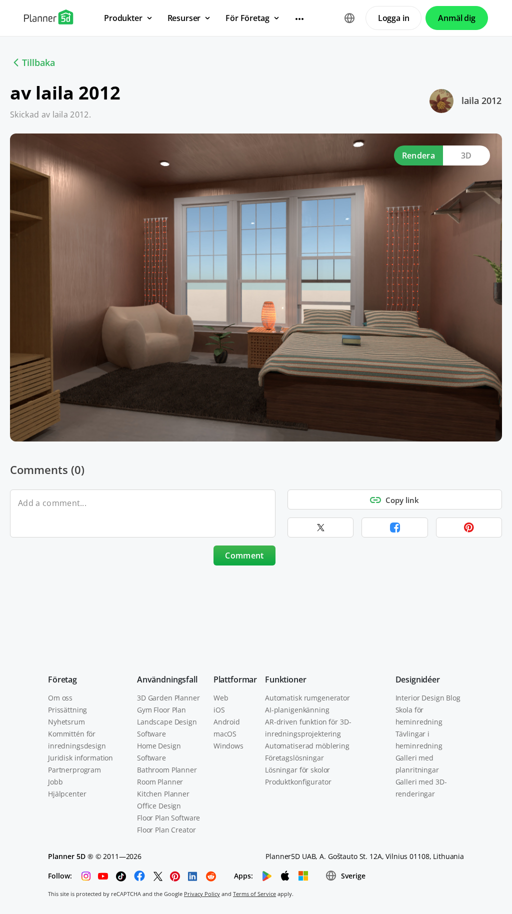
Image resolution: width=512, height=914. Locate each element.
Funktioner (285, 679)
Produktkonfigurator (298, 781)
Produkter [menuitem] (123, 18)
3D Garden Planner (168, 697)
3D (466, 155)
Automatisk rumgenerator (307, 697)
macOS (225, 733)
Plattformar (235, 679)
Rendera (418, 155)
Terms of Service (254, 894)
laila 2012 (482, 100)
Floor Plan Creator (166, 829)
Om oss (60, 697)
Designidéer (418, 679)
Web (221, 697)
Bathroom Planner (167, 769)
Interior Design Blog (428, 697)
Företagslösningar (294, 757)
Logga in (394, 18)
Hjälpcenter (67, 793)
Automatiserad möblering (307, 745)
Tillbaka (38, 62)
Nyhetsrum (66, 721)
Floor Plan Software (168, 817)
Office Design (159, 805)
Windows (229, 745)
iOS (219, 709)
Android (227, 721)
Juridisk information (80, 757)
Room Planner (160, 781)
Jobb (55, 781)
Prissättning (67, 709)
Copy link (402, 500)
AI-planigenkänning (297, 709)
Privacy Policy (202, 894)
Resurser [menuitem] (184, 18)
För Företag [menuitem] (247, 18)
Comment (244, 555)
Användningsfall (167, 679)
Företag (62, 679)
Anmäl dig (457, 18)
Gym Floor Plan (161, 709)
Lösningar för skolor (297, 769)
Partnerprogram (74, 769)
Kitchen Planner (163, 793)
